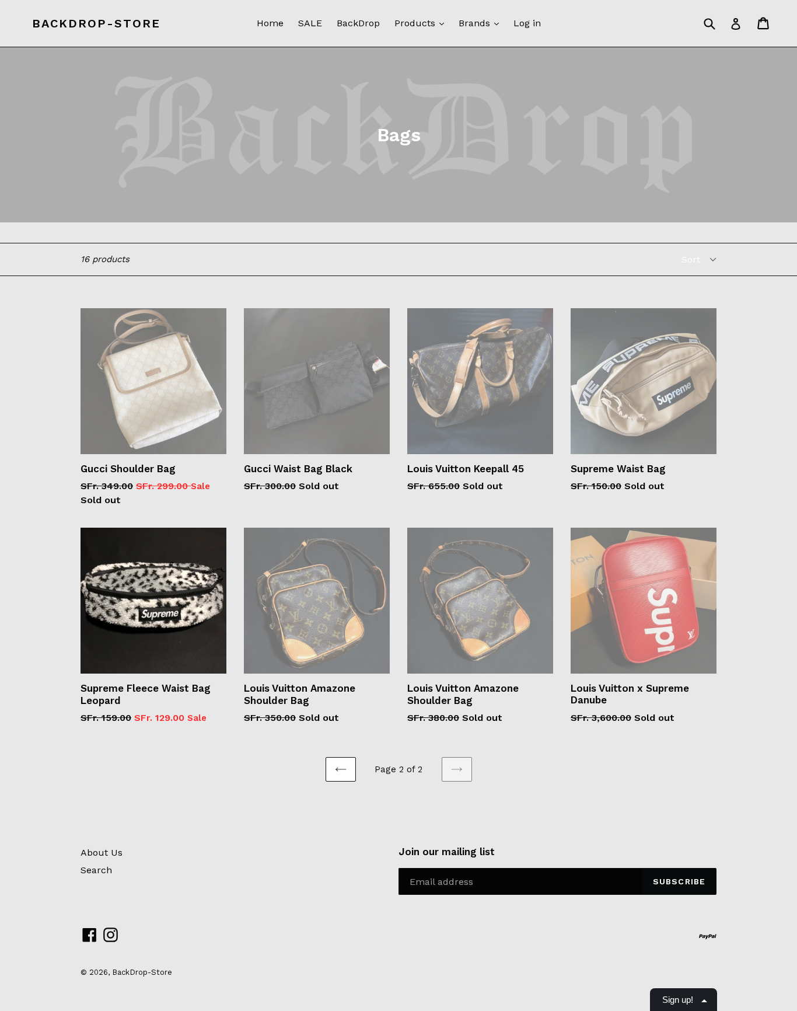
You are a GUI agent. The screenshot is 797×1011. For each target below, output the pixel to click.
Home (270, 23)
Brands (476, 23)
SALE (310, 23)
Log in (527, 23)
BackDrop (358, 23)
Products (416, 23)
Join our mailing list (446, 851)
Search (96, 870)
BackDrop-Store (96, 23)
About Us (102, 852)
